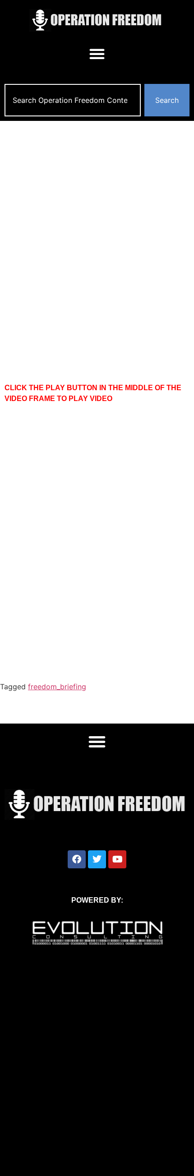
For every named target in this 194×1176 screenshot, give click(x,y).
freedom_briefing (57, 686)
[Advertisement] (97, 222)
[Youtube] (117, 859)
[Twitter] (97, 859)
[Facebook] (77, 859)
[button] (97, 54)
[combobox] (73, 100)
